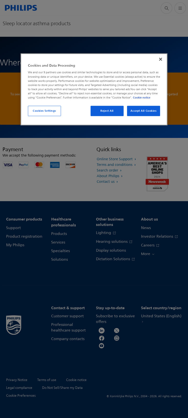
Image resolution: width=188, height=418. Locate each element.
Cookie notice (141, 97)
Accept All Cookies (143, 110)
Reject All (107, 110)
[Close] (160, 59)
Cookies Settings (44, 110)
